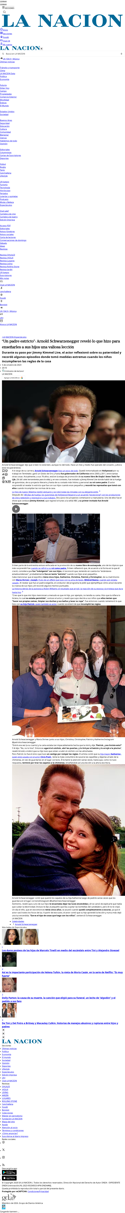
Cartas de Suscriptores (10, 155)
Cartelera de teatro (9, 217)
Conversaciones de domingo (13, 240)
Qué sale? (4, 211)
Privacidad (44, 1191)
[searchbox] (61, 53)
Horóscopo (5, 190)
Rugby (3, 167)
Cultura (3, 129)
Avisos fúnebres (7, 231)
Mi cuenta (7, 44)
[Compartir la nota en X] (6, 481)
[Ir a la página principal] (62, 26)
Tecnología (5, 187)
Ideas (2, 246)
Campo (3, 91)
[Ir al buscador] (4, 12)
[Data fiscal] (3, 1208)
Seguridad (5, 123)
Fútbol (3, 164)
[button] (62, 186)
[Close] (3, 1030)
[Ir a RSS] (3, 1165)
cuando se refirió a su (49, 568)
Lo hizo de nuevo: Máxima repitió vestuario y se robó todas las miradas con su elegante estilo (55, 492)
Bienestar (4, 135)
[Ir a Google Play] (9, 1174)
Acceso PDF (5, 225)
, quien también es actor (38, 604)
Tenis (2, 170)
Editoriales (5, 149)
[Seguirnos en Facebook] (3, 1143)
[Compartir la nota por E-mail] (9, 481)
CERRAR (3, 2)
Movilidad (4, 100)
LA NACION (7, 337)
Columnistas (5, 152)
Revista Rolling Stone (9, 266)
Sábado (3, 243)
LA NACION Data (7, 73)
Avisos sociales (7, 234)
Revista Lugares (7, 260)
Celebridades (18, 921)
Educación (5, 126)
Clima (2, 70)
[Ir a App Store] (9, 1179)
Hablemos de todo (8, 140)
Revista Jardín (6, 269)
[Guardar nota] (3, 471)
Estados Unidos (7, 111)
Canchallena (5, 173)
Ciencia (3, 138)
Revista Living (6, 263)
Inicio (5, 30)
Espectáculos (19, 337)
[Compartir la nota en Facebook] (3, 481)
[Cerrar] (41, 48)
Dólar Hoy (4, 88)
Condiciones (33, 1191)
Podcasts (4, 199)
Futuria (3, 85)
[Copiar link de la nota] (3, 478)
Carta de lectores (8, 237)
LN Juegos (4, 181)
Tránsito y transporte (10, 67)
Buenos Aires (6, 120)
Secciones (7, 33)
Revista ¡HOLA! (6, 257)
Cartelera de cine (8, 214)
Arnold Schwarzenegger (26, 924)
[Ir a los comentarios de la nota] (6, 471)
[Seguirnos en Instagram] (3, 1158)
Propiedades (6, 94)
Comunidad (5, 132)
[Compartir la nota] (3, 474)
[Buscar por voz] (121, 53)
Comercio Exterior (8, 97)
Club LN (6, 41)
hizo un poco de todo (56, 470)
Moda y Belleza (7, 202)
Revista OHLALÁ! (7, 255)
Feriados (4, 193)
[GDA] (9, 1200)
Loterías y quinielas (9, 196)
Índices (3, 102)
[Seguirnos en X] (3, 1150)
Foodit (6, 37)
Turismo (4, 184)
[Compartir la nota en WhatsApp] (6, 474)
